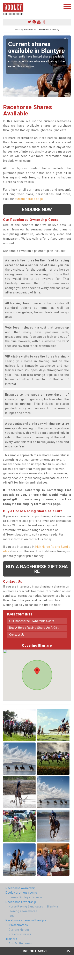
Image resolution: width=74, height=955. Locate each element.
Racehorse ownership (21, 888)
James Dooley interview (25, 897)
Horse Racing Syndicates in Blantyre (34, 906)
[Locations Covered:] (5, 6)
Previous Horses (20, 934)
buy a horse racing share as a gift (34, 627)
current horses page (29, 198)
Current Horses (19, 929)
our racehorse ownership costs (31, 621)
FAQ (11, 915)
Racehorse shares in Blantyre (26, 920)
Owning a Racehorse (23, 911)
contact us (16, 634)
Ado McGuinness (20, 943)
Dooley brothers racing (21, 892)
